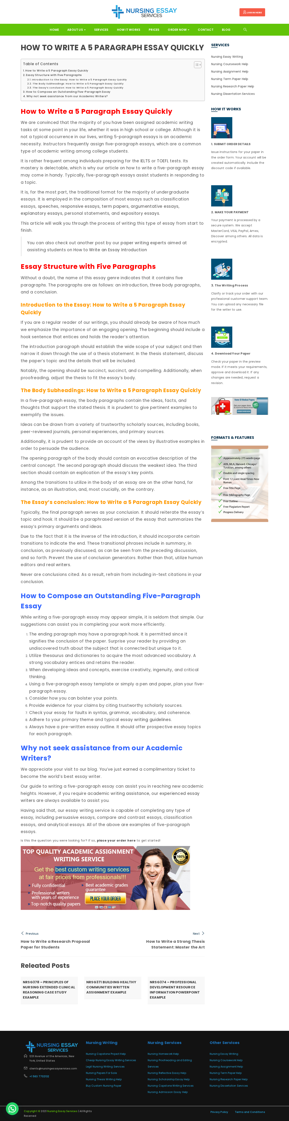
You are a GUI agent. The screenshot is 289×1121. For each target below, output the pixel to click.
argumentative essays (155, 206)
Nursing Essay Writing (227, 57)
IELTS (145, 161)
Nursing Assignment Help (230, 71)
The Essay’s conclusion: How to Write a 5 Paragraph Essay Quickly (78, 87)
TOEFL (163, 161)
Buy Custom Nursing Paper (103, 1085)
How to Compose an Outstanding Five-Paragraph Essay (68, 92)
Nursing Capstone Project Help (106, 1054)
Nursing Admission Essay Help (168, 1092)
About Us (75, 30)
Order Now (177, 30)
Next (196, 934)
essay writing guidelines (145, 720)
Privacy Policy (219, 1112)
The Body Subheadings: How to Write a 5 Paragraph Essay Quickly (78, 83)
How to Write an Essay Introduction (110, 250)
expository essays (140, 213)
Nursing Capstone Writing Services (171, 1085)
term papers (115, 206)
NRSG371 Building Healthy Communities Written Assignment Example (111, 987)
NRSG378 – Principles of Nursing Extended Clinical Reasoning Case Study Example (49, 990)
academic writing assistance (118, 793)
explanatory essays (41, 213)
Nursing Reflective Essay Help (167, 1073)
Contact (205, 30)
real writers (58, 565)
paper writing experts (143, 243)
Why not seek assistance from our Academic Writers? (67, 96)
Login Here (254, 12)
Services (101, 30)
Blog (226, 30)
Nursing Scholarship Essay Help (169, 1079)
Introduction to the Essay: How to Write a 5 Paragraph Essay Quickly (79, 79)
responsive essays (80, 206)
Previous (32, 934)
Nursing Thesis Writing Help (104, 1079)
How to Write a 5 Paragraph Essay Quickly (112, 47)
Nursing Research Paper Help (232, 86)
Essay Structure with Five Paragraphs (54, 75)
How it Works (128, 30)
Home (54, 30)
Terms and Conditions (250, 1112)
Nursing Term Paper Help (229, 79)
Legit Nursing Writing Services (105, 1066)
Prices (154, 30)
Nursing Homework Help (163, 1054)
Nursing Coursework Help (229, 64)
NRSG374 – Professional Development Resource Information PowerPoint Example (175, 990)
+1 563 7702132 (39, 1076)
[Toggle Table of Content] (195, 64)
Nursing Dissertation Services (233, 94)
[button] (12, 1108)
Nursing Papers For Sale (101, 1073)
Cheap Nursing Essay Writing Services (111, 1060)
